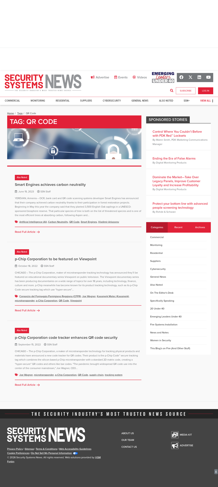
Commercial (12, 101)
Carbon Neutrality (58, 222)
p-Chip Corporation (46, 300)
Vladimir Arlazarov (108, 222)
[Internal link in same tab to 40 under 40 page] (163, 77)
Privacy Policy (15, 449)
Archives (200, 227)
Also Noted (166, 101)
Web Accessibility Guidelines (75, 449)
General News (140, 101)
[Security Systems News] (43, 82)
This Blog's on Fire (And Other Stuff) (170, 348)
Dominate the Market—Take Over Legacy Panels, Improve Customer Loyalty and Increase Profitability (176, 181)
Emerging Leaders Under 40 (166, 316)
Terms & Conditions (46, 449)
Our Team (127, 440)
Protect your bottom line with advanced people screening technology (180, 206)
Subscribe (186, 90)
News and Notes (159, 332)
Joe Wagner (89, 296)
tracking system (113, 375)
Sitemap (29, 449)
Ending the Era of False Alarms (174, 158)
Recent (178, 227)
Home (10, 113)
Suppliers (86, 101)
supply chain (96, 375)
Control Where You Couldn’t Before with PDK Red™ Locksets (177, 134)
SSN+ (187, 101)
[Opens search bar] (171, 91)
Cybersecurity (112, 101)
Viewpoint (76, 300)
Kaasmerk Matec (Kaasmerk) (113, 296)
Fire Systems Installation (163, 324)
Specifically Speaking (162, 300)
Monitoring (38, 101)
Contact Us (129, 447)
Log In (205, 90)
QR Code (74, 222)
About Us (127, 433)
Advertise (102, 77)
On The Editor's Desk (161, 292)
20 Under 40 (157, 308)
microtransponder (25, 300)
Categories (157, 227)
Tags (20, 113)
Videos (142, 77)
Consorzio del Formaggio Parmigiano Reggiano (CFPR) (50, 296)
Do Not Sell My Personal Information (51, 453)
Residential (63, 101)
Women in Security (160, 340)
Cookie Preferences (18, 453)
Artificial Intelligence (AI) (33, 222)
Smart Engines (89, 222)
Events (123, 77)
